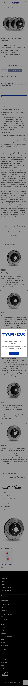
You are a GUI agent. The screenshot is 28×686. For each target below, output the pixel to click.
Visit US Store (14, 353)
